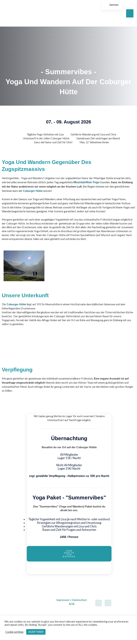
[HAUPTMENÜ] (129, 13)
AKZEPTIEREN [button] (35, 631)
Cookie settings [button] (14, 631)
